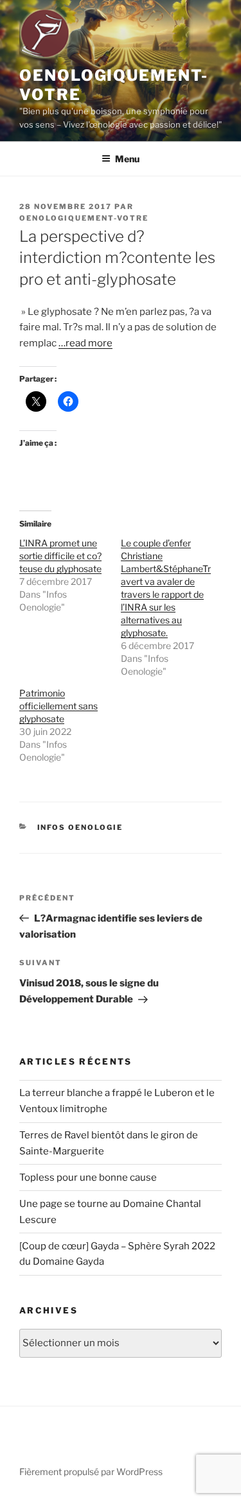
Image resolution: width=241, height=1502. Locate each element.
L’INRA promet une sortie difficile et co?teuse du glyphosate (60, 555)
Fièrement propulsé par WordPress (91, 1471)
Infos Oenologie (80, 827)
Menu (127, 158)
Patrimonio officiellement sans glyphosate (58, 706)
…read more (85, 343)
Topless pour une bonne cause (88, 1177)
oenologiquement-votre (83, 218)
